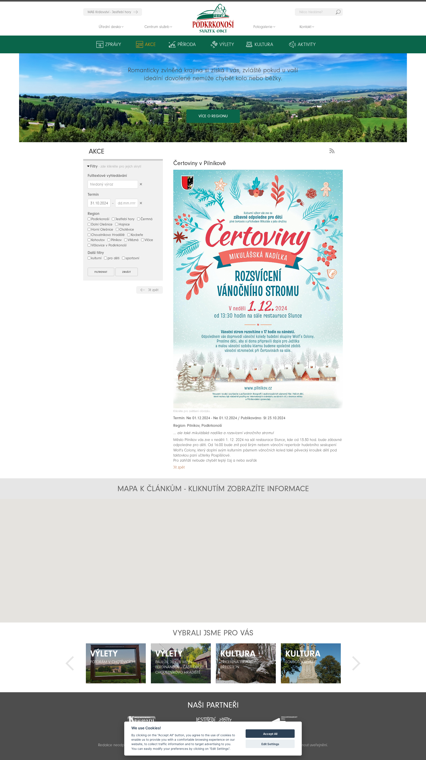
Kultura (263, 44)
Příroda (187, 44)
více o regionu (213, 116)
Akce (150, 44)
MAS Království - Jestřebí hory (109, 12)
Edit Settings (270, 744)
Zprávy (113, 44)
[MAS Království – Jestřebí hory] (141, 718)
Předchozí (69, 663)
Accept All (270, 734)
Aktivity (307, 44)
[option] (115, 663)
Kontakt (305, 26)
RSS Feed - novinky (332, 150)
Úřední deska (110, 26)
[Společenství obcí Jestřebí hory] (213, 718)
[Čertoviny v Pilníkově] (258, 407)
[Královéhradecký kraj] (284, 719)
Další (356, 663)
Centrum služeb (156, 26)
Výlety (226, 44)
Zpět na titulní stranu (213, 18)
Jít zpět (153, 290)
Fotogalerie (262, 26)
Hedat (338, 12)
